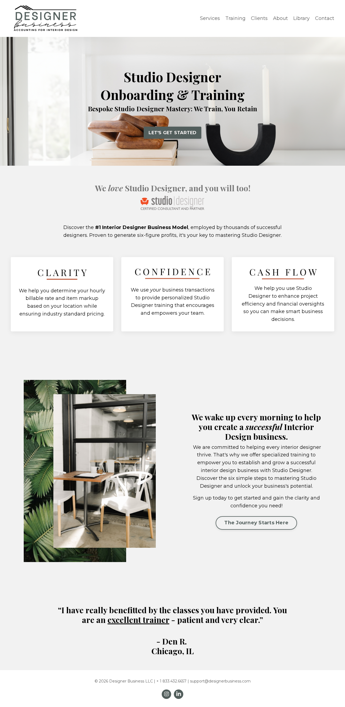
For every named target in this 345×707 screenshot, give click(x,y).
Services (210, 18)
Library (301, 18)
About (280, 18)
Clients (259, 18)
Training (235, 18)
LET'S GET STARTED (172, 132)
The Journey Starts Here (256, 523)
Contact (324, 18)
